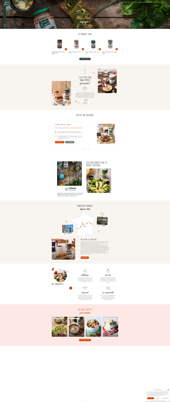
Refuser (158, 398)
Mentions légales (163, 400)
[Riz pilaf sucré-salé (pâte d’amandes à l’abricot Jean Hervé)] (93, 327)
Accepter (150, 398)
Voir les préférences (165, 398)
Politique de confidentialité (156, 400)
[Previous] (1, 14)
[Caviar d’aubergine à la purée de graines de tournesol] (76, 327)
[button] (168, 389)
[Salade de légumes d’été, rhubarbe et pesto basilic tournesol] (59, 327)
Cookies (151, 400)
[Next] (88, 150)
